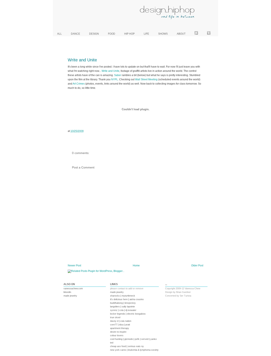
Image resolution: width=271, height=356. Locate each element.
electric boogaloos (136, 313)
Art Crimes (79, 83)
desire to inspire (118, 332)
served (144, 339)
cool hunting (116, 339)
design (94, 33)
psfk (137, 339)
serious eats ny (136, 346)
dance (75, 33)
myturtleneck (128, 295)
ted (111, 342)
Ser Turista (185, 295)
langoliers (115, 306)
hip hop (129, 33)
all (59, 33)
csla (121, 310)
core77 (113, 324)
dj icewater (130, 310)
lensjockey (130, 303)
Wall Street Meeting (146, 79)
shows (163, 33)
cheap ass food (118, 346)
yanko (153, 339)
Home (136, 265)
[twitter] (209, 33)
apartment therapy (119, 328)
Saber (117, 75)
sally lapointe (128, 306)
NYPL (114, 79)
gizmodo (128, 339)
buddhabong (116, 303)
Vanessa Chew (192, 288)
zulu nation (125, 321)
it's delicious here (119, 299)
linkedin (67, 292)
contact (121, 288)
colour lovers (116, 335)
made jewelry (70, 295)
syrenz (113, 310)
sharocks (115, 295)
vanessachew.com (73, 288)
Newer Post (74, 265)
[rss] (196, 33)
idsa (121, 324)
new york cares (118, 350)
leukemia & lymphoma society (143, 350)
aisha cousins (137, 299)
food (111, 33)
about (181, 33)
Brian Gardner (183, 292)
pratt (127, 324)
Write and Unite (82, 60)
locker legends (117, 313)
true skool (115, 317)
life (146, 33)
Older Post (197, 265)
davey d (114, 321)
